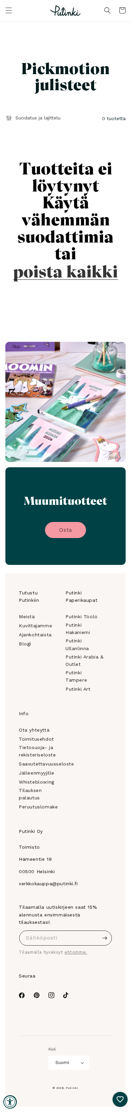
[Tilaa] (104, 938)
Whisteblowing (36, 782)
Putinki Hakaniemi (78, 628)
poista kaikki (65, 270)
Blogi (25, 643)
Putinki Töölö (82, 616)
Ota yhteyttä (34, 730)
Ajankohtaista (35, 634)
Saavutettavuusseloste (46, 763)
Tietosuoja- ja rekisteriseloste (37, 751)
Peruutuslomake (38, 806)
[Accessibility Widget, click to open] (10, 1102)
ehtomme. (75, 952)
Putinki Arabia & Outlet (85, 660)
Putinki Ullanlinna (77, 644)
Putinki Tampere (76, 676)
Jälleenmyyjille (36, 773)
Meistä (27, 616)
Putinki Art (78, 689)
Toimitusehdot (36, 739)
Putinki (72, 1088)
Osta (65, 530)
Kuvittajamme (35, 625)
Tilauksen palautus (30, 794)
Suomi (62, 1062)
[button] (8, 10)
